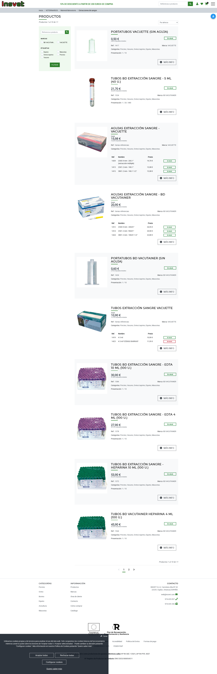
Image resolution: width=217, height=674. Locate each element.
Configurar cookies (54, 662)
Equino (46, 52)
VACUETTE (63, 42)
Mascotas (63, 52)
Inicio (41, 10)
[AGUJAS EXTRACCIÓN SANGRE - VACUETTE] (92, 142)
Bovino (41, 596)
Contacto (74, 601)
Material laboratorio (68, 10)
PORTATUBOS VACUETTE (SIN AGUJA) (139, 32)
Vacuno (46, 57)
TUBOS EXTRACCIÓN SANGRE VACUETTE (142, 308)
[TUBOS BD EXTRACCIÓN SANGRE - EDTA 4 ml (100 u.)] (92, 428)
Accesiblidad (117, 641)
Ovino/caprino (48, 55)
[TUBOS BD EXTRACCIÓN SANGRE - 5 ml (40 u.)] (92, 92)
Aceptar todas (41, 655)
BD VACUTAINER (49, 42)
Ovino (41, 591)
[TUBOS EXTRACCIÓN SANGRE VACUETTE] (92, 322)
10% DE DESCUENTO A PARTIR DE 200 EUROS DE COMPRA (86, 4)
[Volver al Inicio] (13, 3)
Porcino (62, 55)
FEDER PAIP (118, 646)
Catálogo (74, 610)
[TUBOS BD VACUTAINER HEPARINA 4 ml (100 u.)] (92, 528)
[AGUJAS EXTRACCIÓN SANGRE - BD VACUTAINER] (92, 208)
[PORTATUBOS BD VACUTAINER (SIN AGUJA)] (92, 272)
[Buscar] (190, 4)
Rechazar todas (67, 655)
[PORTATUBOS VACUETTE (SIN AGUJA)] (92, 45)
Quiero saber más (54, 668)
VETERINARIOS (52, 10)
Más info (168, 62)
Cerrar (105, 636)
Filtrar (54, 65)
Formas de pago (150, 641)
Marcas (73, 591)
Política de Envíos (133, 641)
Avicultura (43, 606)
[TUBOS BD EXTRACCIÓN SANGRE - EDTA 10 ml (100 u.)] (92, 378)
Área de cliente (76, 596)
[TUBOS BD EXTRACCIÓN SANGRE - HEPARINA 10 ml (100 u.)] (92, 478)
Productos (75, 587)
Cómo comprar (76, 606)
